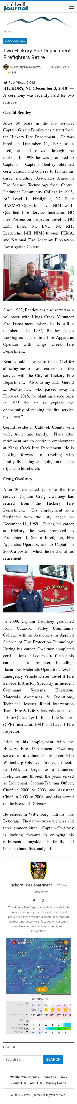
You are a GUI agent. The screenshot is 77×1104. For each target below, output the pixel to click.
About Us (36, 1083)
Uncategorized (15, 40)
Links (63, 1077)
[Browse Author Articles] (38, 870)
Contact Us (18, 1083)
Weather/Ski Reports (24, 1077)
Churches (49, 1077)
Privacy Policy (56, 1083)
